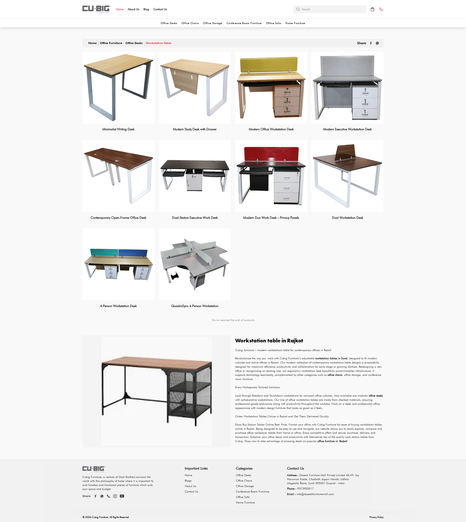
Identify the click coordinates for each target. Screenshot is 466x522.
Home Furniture (295, 23)
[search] (332, 9)
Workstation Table (158, 43)
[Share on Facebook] (371, 43)
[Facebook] (95, 496)
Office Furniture (111, 43)
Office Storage (212, 23)
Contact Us (160, 9)
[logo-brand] (96, 9)
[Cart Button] (372, 9)
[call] (108, 496)
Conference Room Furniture (244, 23)
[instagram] (115, 496)
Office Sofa (273, 23)
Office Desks (169, 23)
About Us (133, 9)
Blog (146, 9)
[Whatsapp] (377, 43)
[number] (381, 9)
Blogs (188, 480)
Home (119, 9)
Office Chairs (190, 23)
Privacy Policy (377, 517)
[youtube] (122, 496)
